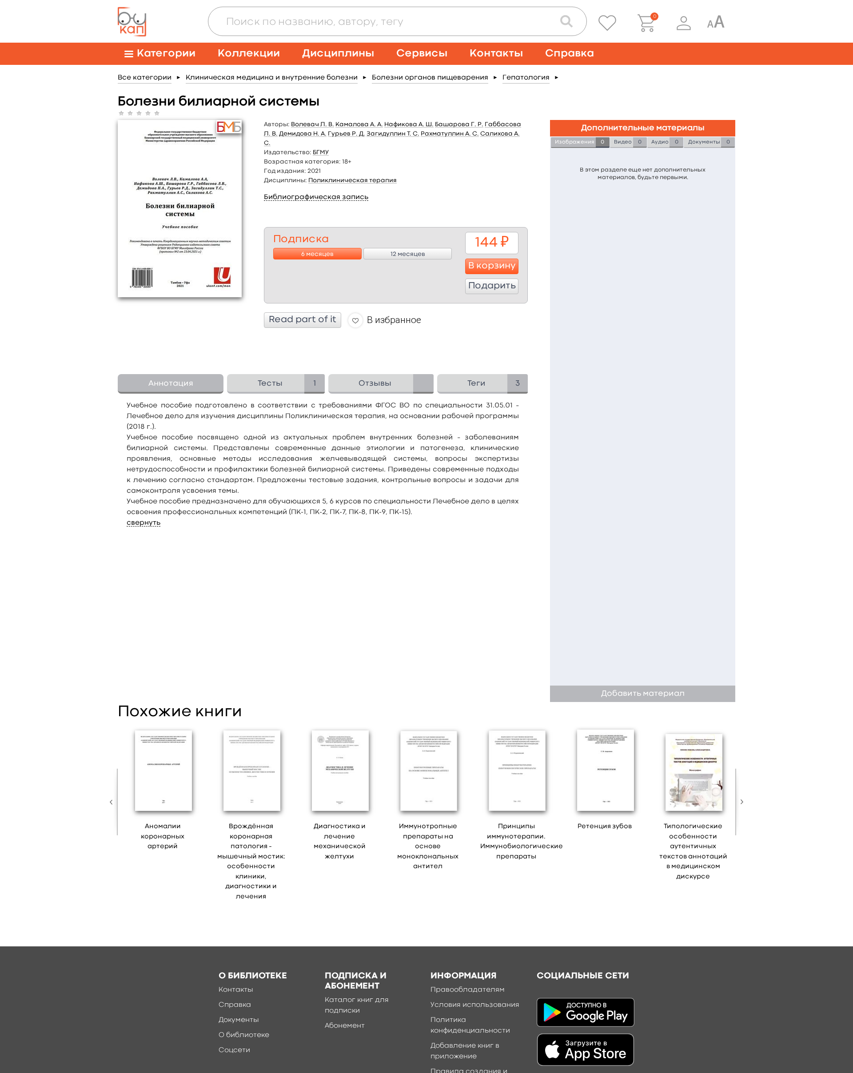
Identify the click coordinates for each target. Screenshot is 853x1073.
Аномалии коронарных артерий (162, 837)
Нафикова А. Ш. (409, 124)
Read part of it (302, 320)
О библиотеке (244, 1035)
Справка (569, 53)
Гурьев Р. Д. (346, 133)
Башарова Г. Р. (459, 124)
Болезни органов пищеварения (430, 78)
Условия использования (474, 1005)
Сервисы (421, 53)
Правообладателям (467, 990)
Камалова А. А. (359, 124)
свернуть (143, 523)
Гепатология (526, 78)
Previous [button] (113, 802)
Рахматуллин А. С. (450, 133)
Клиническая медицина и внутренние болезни (272, 78)
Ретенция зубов (605, 827)
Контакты (496, 53)
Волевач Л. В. (312, 124)
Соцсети (234, 1050)
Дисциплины (338, 53)
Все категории (144, 78)
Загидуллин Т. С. (393, 133)
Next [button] (739, 802)
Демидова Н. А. (303, 133)
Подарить (492, 286)
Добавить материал (643, 693)
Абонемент (345, 1026)
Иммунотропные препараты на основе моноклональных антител (427, 847)
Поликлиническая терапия (352, 180)
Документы (239, 1020)
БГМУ (321, 152)
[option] (163, 791)
